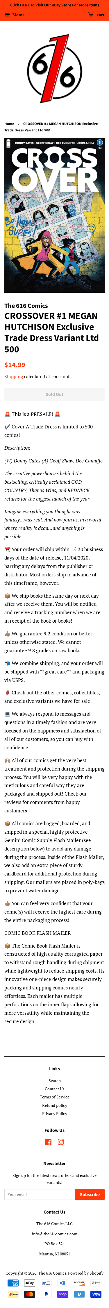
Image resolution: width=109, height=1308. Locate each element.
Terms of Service (54, 1097)
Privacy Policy (54, 1113)
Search (55, 1080)
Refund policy (54, 1105)
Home (9, 123)
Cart (100, 15)
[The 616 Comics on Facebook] (48, 1143)
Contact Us (54, 1088)
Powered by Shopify (85, 1273)
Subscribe (90, 1194)
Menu (17, 14)
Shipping (13, 376)
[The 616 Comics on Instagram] (61, 1143)
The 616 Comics (52, 1273)
